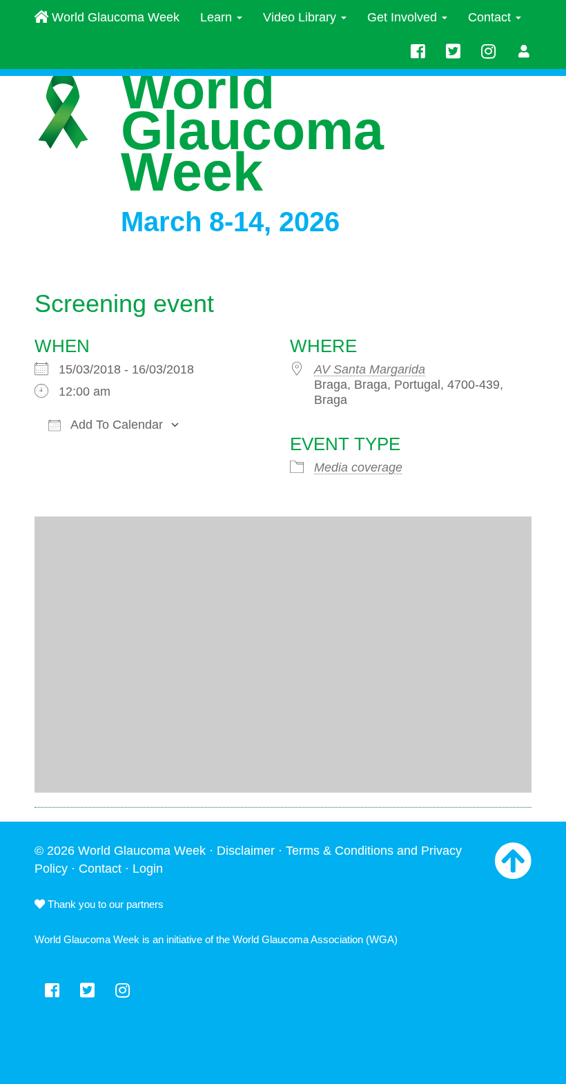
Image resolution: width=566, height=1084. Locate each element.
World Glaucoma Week (113, 17)
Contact (491, 17)
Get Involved (403, 17)
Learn (217, 17)
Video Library (301, 17)
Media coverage (358, 467)
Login (148, 868)
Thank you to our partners (104, 904)
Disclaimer (246, 851)
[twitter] (453, 52)
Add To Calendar (115, 425)
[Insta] (488, 52)
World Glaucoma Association (298, 939)
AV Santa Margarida (369, 369)
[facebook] (418, 52)
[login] (524, 52)
